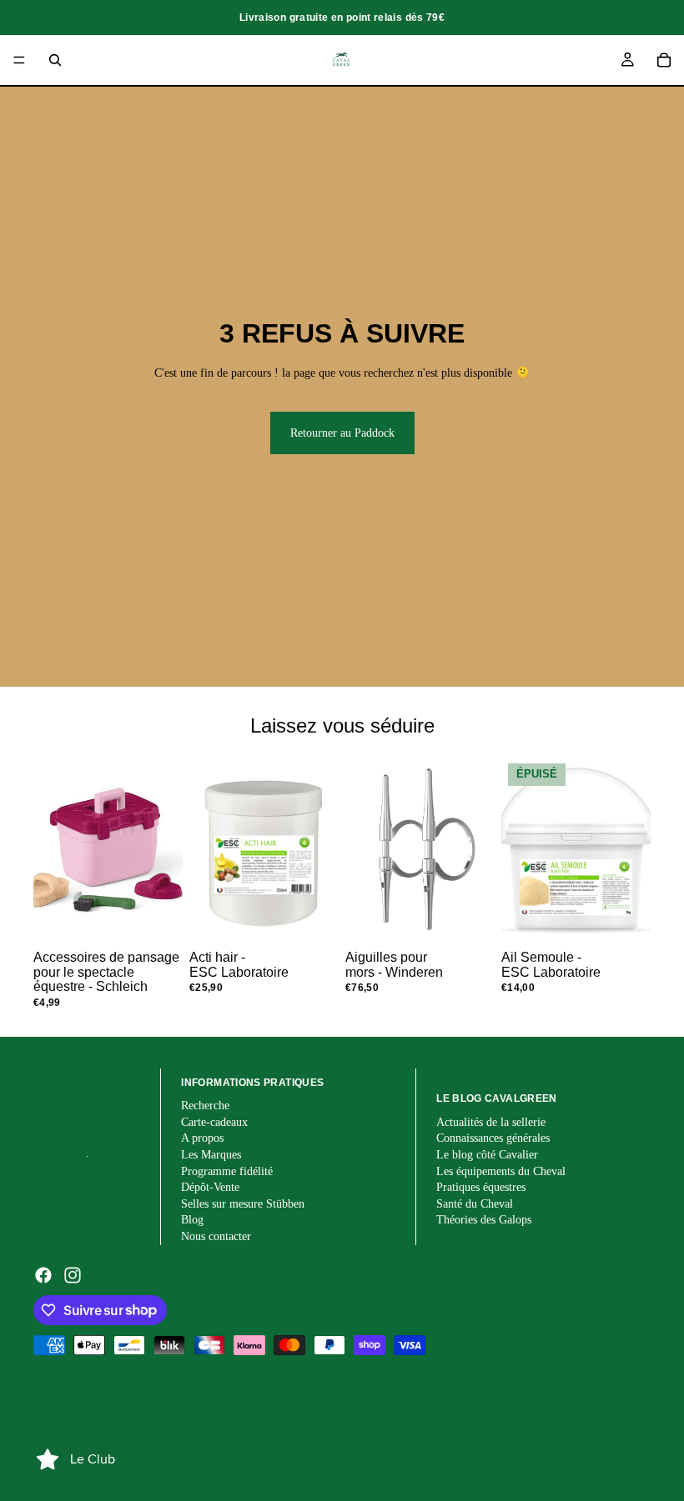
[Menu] (19, 60)
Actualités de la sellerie (491, 1122)
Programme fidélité (227, 1171)
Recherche (205, 1105)
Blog (192, 1219)
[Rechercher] (55, 60)
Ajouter (171, 918)
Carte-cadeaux (214, 1122)
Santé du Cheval (474, 1204)
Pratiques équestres (481, 1187)
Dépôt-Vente (210, 1187)
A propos (202, 1138)
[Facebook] (43, 1275)
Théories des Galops (483, 1219)
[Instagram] (73, 1275)
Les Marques (211, 1154)
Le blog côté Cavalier (487, 1154)
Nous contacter (216, 1236)
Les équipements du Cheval (501, 1171)
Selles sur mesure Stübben (242, 1204)
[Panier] (664, 60)
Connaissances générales (493, 1138)
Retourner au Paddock (342, 433)
